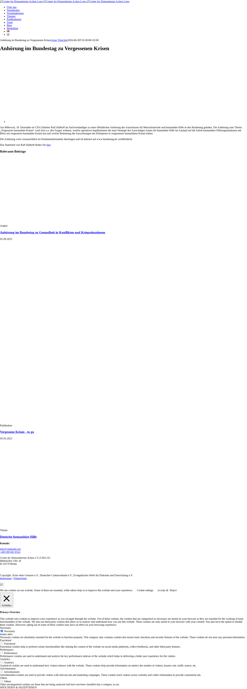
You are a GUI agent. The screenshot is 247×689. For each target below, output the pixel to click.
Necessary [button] (5, 627)
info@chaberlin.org (10, 549)
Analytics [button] (5, 659)
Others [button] (3, 678)
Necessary (9, 631)
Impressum (6, 578)
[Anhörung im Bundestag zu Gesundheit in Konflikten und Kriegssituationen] (50, 222)
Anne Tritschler (59, 40)
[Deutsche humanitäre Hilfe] (64, 527)
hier (48, 144)
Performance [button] (6, 649)
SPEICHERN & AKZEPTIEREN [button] (18, 687)
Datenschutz (20, 578)
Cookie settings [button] (145, 590)
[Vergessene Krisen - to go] (64, 422)
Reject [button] (173, 590)
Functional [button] (5, 640)
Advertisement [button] (7, 668)
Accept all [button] (162, 590)
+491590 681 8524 (10, 552)
